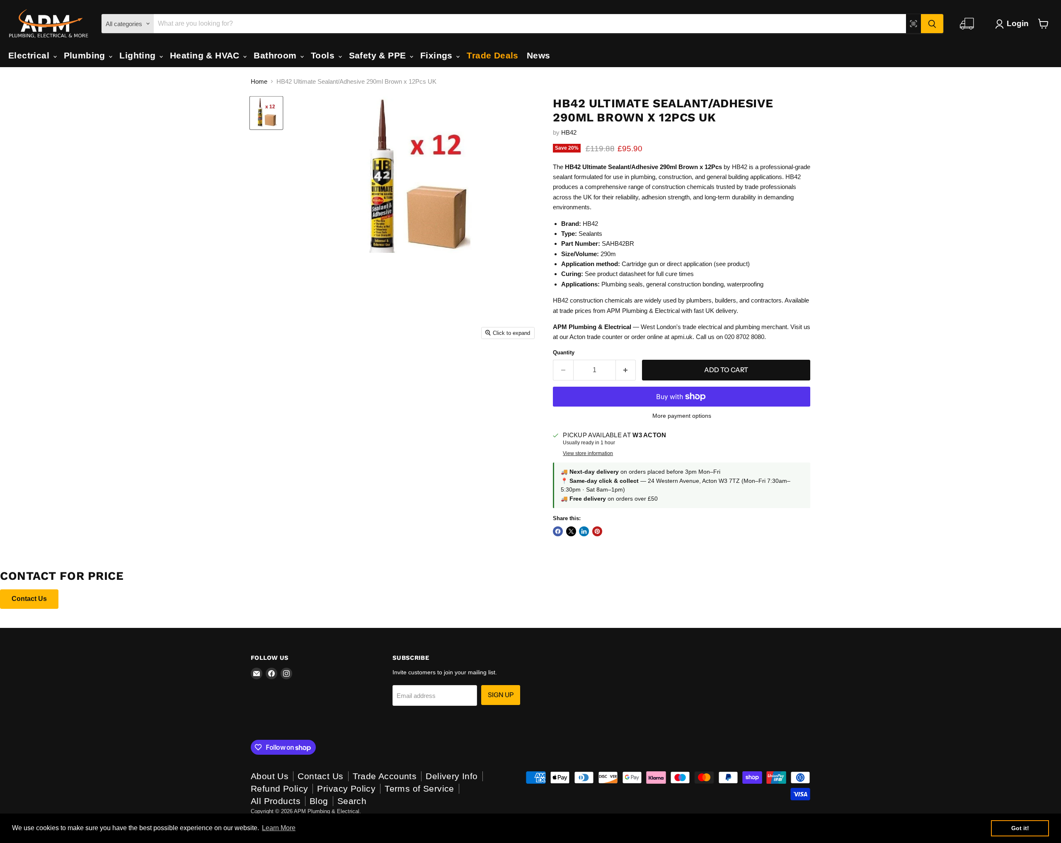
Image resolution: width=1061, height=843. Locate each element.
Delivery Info (451, 776)
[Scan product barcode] (913, 23)
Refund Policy (279, 788)
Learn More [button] (279, 827)
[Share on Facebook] (558, 531)
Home (259, 81)
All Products (275, 801)
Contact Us (29, 598)
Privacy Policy (346, 788)
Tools (324, 55)
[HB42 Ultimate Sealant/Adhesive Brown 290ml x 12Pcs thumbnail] (266, 113)
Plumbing (86, 55)
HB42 (569, 132)
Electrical (30, 55)
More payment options (681, 415)
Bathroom (276, 55)
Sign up (501, 695)
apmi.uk (682, 336)
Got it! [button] (1020, 828)
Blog (319, 801)
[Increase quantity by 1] (626, 370)
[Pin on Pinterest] (597, 531)
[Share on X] (571, 531)
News (538, 55)
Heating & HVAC (206, 55)
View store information (588, 453)
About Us (269, 776)
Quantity (563, 352)
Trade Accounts (385, 776)
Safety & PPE (379, 55)
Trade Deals (492, 55)
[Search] (932, 23)
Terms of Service (419, 788)
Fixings (437, 55)
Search (352, 801)
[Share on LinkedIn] (584, 531)
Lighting (138, 55)
